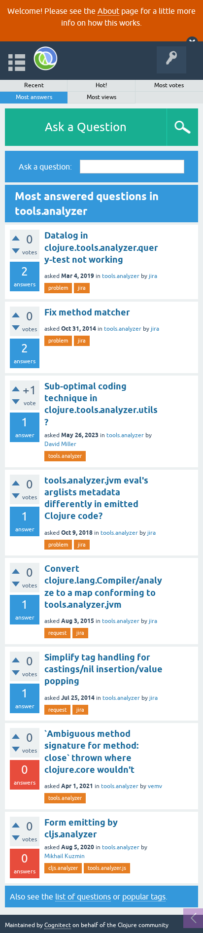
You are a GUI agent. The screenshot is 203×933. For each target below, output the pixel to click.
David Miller (60, 444)
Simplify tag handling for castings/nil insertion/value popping (103, 669)
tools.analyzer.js (107, 868)
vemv (155, 786)
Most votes (169, 85)
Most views (101, 97)
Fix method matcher (87, 312)
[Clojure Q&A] (46, 58)
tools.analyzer (120, 276)
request (57, 633)
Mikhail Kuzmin (64, 856)
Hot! (101, 85)
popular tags (144, 896)
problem (58, 288)
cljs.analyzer (63, 868)
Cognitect (57, 925)
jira (153, 276)
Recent (34, 85)
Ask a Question (86, 127)
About (108, 10)
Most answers (34, 97)
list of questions (83, 896)
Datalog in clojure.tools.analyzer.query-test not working (101, 247)
